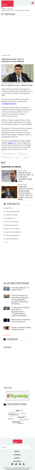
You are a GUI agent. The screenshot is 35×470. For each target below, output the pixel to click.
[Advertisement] (17, 35)
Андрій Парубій (7, 157)
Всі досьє (6, 242)
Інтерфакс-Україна (9, 103)
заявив (10, 143)
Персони (10, 8)
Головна (3, 8)
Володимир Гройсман (9, 154)
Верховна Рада (23, 154)
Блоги (17, 458)
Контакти (17, 461)
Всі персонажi (7, 335)
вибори (17, 157)
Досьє (17, 451)
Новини (17, 455)
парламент (26, 157)
